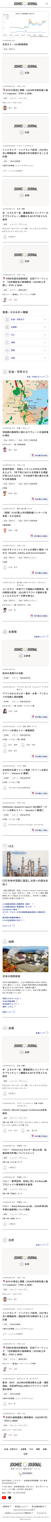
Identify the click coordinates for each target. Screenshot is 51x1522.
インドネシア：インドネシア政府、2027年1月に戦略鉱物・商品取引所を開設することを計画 (25, 153)
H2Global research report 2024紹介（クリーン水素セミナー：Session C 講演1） (24, 808)
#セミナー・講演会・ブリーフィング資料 (19, 294)
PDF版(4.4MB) (40, 573)
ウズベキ (20, 585)
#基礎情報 (6, 525)
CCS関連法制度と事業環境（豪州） (16, 904)
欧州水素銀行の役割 (12, 673)
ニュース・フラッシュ (18, 224)
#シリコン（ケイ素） (20, 228)
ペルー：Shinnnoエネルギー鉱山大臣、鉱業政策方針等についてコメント (24, 1151)
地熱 (38, 1449)
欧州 (18, 508)
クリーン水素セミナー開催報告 (18, 730)
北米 (18, 209)
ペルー (25, 1145)
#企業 (4, 562)
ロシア (29, 508)
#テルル (45, 1122)
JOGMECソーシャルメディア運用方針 (19, 1513)
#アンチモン (19, 1122)
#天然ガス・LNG (24, 605)
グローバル (21, 86)
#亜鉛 (12, 1218)
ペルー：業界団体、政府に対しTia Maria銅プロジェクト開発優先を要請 (24, 1182)
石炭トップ (40, 1245)
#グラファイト (8, 231)
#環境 (23, 739)
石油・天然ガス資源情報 (28, 440)
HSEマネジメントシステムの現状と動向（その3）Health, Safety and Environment (25, 551)
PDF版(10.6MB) (39, 616)
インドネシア (28, 146)
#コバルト (6, 228)
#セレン (37, 1122)
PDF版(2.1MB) (40, 794)
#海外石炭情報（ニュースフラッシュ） (18, 165)
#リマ (20, 1162)
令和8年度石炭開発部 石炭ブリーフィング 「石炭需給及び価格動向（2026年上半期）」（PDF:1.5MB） (25, 282)
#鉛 (7, 1218)
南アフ (19, 689)
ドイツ (34, 726)
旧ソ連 (23, 508)
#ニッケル (34, 228)
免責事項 (7, 1506)
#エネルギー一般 (9, 444)
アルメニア (41, 582)
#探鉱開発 (21, 444)
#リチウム (43, 228)
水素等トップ (39, 636)
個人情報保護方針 (39, 1506)
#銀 (11, 1122)
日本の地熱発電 (8, 1001)
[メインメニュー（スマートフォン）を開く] (47, 3)
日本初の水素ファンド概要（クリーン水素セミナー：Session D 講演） (25, 771)
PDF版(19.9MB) (39, 536)
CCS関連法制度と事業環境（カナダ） (17, 906)
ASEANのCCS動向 (9, 909)
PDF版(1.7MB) (40, 830)
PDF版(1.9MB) (40, 499)
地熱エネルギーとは (10, 998)
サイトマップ (41, 1513)
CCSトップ (6, 925)
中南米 (40, 1103)
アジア (19, 146)
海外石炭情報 (15, 161)
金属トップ (40, 1033)
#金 (7, 1122)
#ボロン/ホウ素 (18, 1125)
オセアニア (21, 1378)
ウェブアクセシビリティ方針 (24, 1509)
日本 (24, 726)
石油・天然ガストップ (36, 376)
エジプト (28, 687)
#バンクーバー (21, 231)
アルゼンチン (22, 1106)
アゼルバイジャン (29, 582)
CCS (31, 1449)
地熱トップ (7, 1012)
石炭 (5, 98)
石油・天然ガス (9, 49)
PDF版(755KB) (40, 1136)
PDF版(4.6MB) (40, 757)
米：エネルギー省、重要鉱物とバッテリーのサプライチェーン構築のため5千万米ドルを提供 (25, 216)
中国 (35, 1103)
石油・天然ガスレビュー (28, 557)
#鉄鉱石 (13, 1193)
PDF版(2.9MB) (40, 717)
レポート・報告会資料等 (21, 678)
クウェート (25, 428)
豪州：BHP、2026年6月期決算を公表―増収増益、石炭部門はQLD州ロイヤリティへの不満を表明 (25, 1386)
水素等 (6, 678)
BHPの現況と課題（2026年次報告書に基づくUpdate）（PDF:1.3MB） (25, 91)
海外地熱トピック (9, 1004)
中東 (18, 428)
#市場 (4, 488)
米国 (23, 209)
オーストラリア (32, 1378)
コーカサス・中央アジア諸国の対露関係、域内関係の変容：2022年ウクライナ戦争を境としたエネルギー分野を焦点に (25, 592)
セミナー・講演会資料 (18, 290)
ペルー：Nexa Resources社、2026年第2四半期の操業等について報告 (25, 1207)
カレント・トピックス (18, 98)
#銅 (3, 1122)
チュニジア (36, 687)
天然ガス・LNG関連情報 (15, 44)
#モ (26, 1125)
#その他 (13, 1162)
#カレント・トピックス (12, 102)
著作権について (21, 1506)
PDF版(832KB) (40, 456)
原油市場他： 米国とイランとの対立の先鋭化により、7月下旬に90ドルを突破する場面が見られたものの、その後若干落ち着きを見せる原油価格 (25, 474)
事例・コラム (7, 1006)
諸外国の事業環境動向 (11, 917)
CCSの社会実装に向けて (12, 920)
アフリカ (20, 687)
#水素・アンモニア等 (25, 706)
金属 (5, 224)
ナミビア (45, 687)
